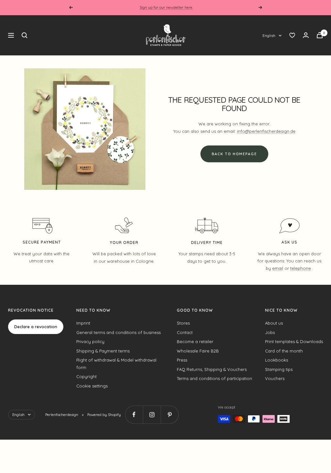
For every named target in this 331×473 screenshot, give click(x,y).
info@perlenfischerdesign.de (266, 131)
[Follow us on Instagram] (152, 414)
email (277, 268)
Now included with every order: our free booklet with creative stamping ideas (166, 8)
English (268, 35)
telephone (300, 268)
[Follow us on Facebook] (134, 414)
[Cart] (319, 35)
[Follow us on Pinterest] (169, 414)
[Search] (24, 35)
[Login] (306, 35)
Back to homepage (234, 154)
